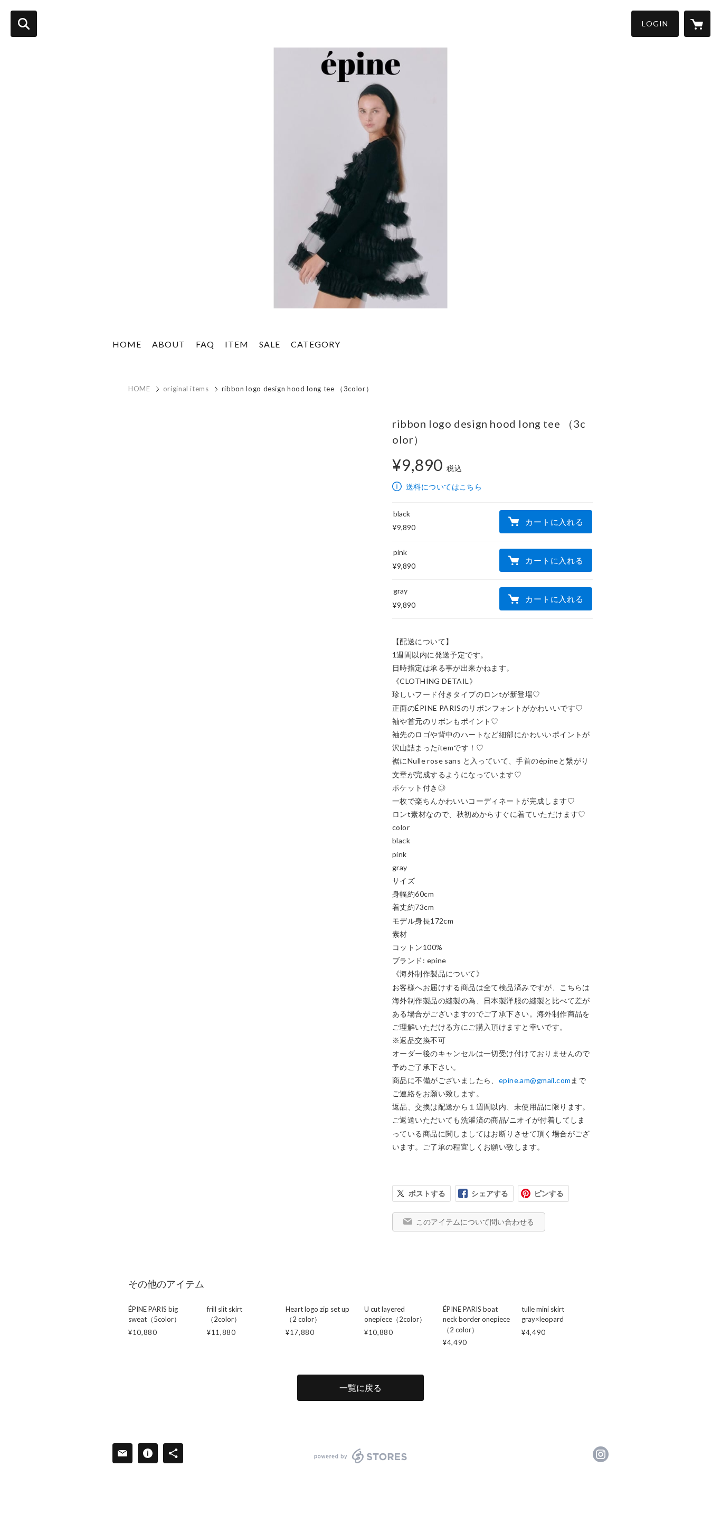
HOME (126, 344)
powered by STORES (360, 1456)
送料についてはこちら (444, 486)
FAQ (205, 344)
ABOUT (168, 344)
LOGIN (655, 23)
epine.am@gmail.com (535, 1080)
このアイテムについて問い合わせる (475, 1221)
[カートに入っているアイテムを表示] (697, 24)
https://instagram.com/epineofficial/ (601, 1454)
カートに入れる (554, 521)
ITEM (237, 344)
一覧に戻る (360, 1387)
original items (186, 388)
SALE (269, 344)
